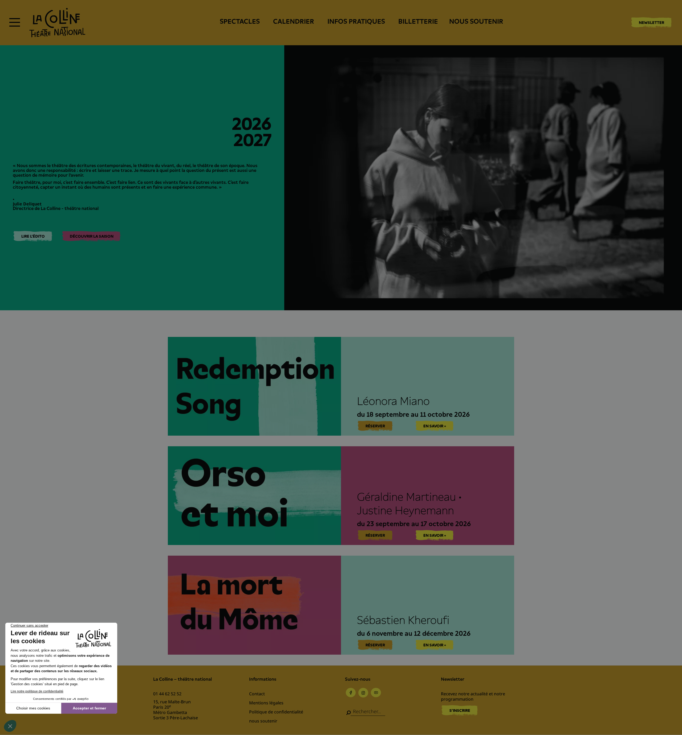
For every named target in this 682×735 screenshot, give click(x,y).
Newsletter (651, 22)
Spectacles (240, 21)
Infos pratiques (356, 21)
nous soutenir (476, 21)
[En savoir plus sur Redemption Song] (341, 386)
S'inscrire (459, 710)
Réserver (375, 426)
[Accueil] (57, 22)
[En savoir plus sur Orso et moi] (341, 495)
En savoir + (434, 426)
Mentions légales (266, 703)
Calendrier (293, 21)
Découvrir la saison (91, 236)
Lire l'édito (33, 236)
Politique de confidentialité (276, 712)
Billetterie (418, 21)
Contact (257, 694)
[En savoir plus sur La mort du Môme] (341, 605)
